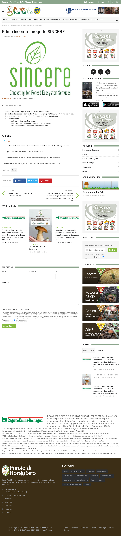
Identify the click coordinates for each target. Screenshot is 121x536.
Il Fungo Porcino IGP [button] (17, 20)
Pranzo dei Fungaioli (90, 158)
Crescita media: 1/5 (93, 192)
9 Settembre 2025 (34, 252)
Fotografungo (68, 476)
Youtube (7, 512)
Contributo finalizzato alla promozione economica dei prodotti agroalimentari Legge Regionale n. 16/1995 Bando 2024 (67, 235)
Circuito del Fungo (81, 476)
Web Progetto (47, 530)
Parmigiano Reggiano (90, 150)
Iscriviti (112, 250)
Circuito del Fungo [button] (52, 20)
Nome (4, 272)
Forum (93, 480)
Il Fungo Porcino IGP (77, 471)
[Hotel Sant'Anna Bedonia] (92, 10)
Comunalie (86, 167)
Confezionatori (35, 20)
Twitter (34, 181)
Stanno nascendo (70, 20)
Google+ (47, 181)
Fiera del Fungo (88, 163)
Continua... (15, 242)
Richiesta (5, 282)
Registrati (90, 2)
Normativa (90, 471)
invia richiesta (8, 326)
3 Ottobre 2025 (6, 242)
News (14, 170)
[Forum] (101, 46)
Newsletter (94, 476)
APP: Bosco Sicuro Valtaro (72, 484)
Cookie (66, 530)
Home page (5, 26)
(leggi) (96, 257)
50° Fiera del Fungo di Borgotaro (105, 375)
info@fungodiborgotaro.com (15, 495)
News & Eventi (15, 26)
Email (58, 272)
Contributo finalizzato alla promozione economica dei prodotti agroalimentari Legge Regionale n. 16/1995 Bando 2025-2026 (13, 235)
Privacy (111, 528)
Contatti (99, 20)
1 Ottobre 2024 (60, 242)
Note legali (102, 528)
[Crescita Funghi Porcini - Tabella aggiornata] (100, 185)
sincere (8, 141)
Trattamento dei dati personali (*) (16, 309)
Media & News (86, 20)
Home (4, 20)
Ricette (101, 480)
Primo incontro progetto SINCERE (33, 26)
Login (101, 2)
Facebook (20, 181)
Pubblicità (84, 528)
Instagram (8, 509)
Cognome (32, 272)
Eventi (84, 154)
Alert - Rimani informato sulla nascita (76, 480)
